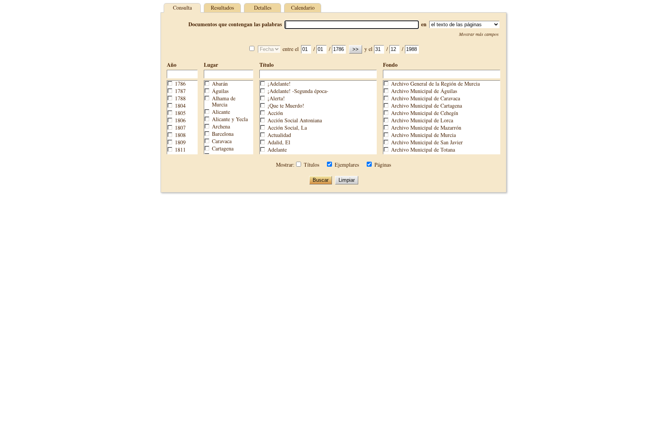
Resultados (222, 7)
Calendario (303, 7)
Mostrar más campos (479, 34)
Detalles (262, 7)
